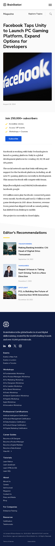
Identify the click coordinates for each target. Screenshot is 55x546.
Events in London (9, 360)
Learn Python (8, 462)
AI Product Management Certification (17, 419)
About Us (7, 481)
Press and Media (9, 497)
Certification (7, 521)
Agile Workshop (9, 402)
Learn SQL (7, 471)
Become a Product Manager (13, 442)
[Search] (50, 14)
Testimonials (8, 524)
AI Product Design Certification (14, 425)
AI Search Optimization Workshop (16, 396)
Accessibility (31, 541)
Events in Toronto (9, 363)
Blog (5, 500)
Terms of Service (8, 541)
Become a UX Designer (11, 439)
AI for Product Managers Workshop (16, 377)
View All (6, 451)
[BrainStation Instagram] (20, 346)
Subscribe (13, 138)
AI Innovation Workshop (12, 405)
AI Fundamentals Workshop (14, 373)
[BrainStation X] (15, 346)
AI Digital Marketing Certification (15, 428)
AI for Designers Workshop (13, 383)
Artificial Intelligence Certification (15, 415)
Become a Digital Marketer (13, 445)
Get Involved (8, 488)
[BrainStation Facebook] (9, 346)
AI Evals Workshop (10, 392)
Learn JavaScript (9, 465)
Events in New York (10, 357)
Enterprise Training (10, 511)
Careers (6, 485)
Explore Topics (35, 14)
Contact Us (7, 494)
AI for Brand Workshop (12, 389)
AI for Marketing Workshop (13, 380)
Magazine (6, 491)
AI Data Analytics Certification (14, 422)
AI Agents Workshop (11, 399)
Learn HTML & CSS (10, 468)
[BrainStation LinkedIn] (4, 346)
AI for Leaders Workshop (12, 386)
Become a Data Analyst (12, 448)
